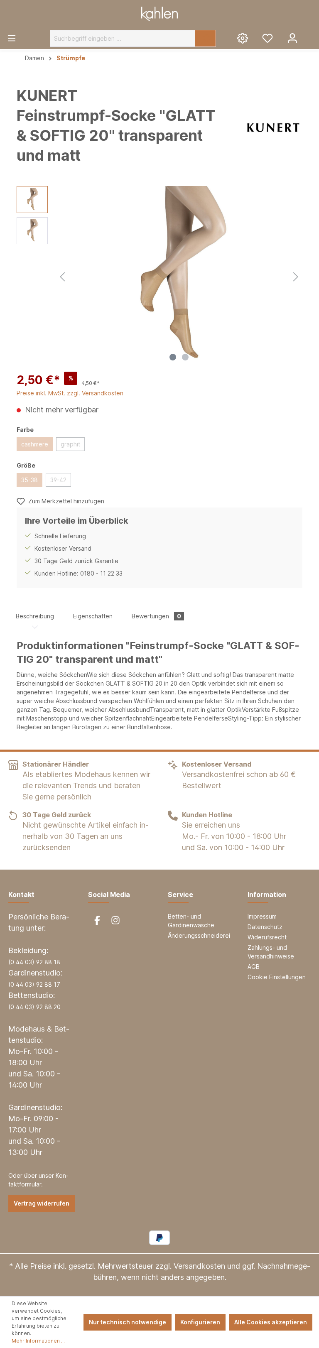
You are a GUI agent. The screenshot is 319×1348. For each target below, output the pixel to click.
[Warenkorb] (312, 35)
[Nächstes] (296, 275)
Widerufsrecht (267, 937)
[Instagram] (115, 920)
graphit (70, 444)
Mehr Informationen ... (38, 1341)
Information (267, 894)
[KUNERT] (273, 127)
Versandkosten (199, 1266)
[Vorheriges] (62, 275)
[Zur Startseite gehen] (159, 14)
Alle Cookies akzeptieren (270, 1322)
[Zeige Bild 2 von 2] (185, 357)
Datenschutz (265, 926)
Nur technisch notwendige (127, 1322)
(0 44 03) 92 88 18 (34, 962)
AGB (254, 966)
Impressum (262, 916)
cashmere (34, 444)
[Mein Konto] (292, 38)
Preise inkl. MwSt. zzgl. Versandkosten (70, 393)
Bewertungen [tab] (156, 616)
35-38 (29, 479)
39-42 (58, 479)
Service (180, 894)
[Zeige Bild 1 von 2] (172, 357)
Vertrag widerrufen (41, 1203)
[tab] (34, 616)
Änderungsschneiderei (199, 935)
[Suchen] (205, 38)
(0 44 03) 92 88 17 (34, 984)
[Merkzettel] (267, 38)
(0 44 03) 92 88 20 (34, 1006)
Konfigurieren (200, 1322)
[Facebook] (97, 920)
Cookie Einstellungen (277, 976)
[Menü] (11, 38)
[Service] (242, 38)
